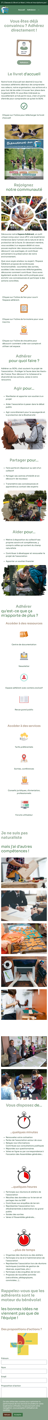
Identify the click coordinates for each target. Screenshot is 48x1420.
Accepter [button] (17, 1415)
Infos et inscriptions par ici (13, 3)
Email (3, 1377)
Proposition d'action (11, 1386)
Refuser (7, 1415)
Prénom (5, 1358)
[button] (24, 213)
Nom (3, 1368)
